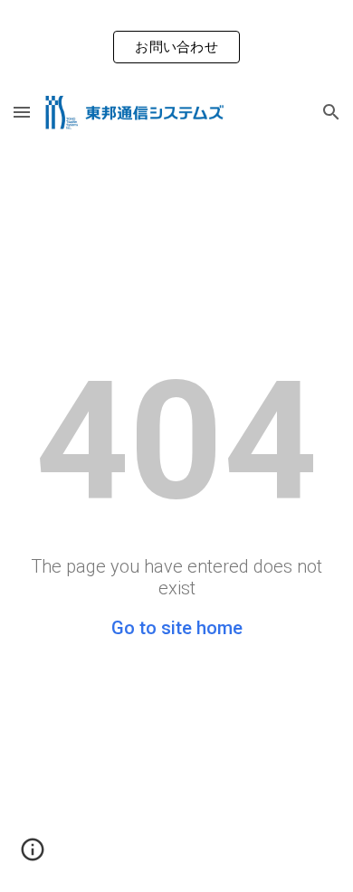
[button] (21, 112)
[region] (176, 43)
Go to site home (177, 628)
